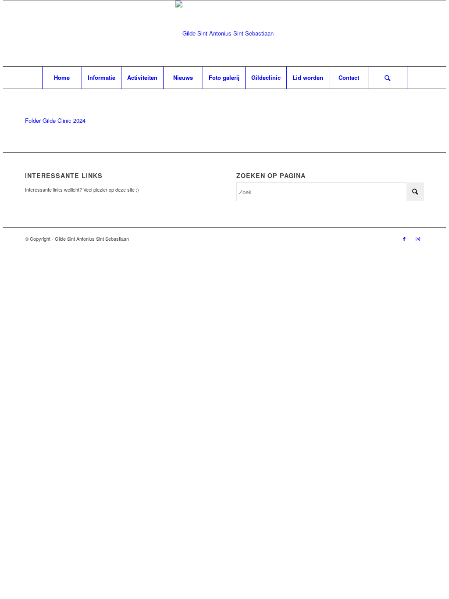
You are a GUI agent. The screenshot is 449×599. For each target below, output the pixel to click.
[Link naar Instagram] (417, 238)
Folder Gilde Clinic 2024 (55, 120)
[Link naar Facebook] (404, 238)
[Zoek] (387, 78)
